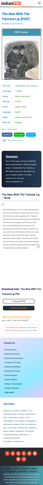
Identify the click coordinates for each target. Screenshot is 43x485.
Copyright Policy (11, 471)
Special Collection (16, 24)
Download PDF (20, 301)
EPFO (5, 417)
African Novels (11, 350)
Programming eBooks (10, 434)
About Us (16, 468)
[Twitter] (29, 453)
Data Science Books (10, 414)
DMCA (35, 330)
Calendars (23, 411)
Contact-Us (28, 330)
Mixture (5, 431)
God (16, 421)
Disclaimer (34, 468)
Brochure (16, 411)
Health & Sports (11, 380)
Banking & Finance (12, 354)
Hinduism (16, 424)
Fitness (21, 417)
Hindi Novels (7, 424)
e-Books (21, 414)
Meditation (32, 428)
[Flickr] (35, 453)
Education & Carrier (13, 371)
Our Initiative (33, 471)
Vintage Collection (12, 388)
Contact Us (8, 468)
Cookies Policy (23, 471)
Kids (4, 428)
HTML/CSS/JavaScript (28, 424)
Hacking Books (31, 421)
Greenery (22, 421)
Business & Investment (14, 358)
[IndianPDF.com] (11, 3)
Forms (27, 417)
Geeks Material (8, 421)
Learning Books (22, 428)
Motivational (19, 431)
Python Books (23, 434)
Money (12, 431)
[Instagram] (13, 453)
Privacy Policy (25, 468)
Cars (29, 411)
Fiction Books (12, 417)
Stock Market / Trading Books (13, 441)
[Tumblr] (24, 453)
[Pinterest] (18, 459)
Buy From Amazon (19, 308)
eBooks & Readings (12, 367)
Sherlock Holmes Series (15, 140)
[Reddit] (24, 459)
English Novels (30, 414)
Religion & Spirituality (13, 384)
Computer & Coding (12, 362)
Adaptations (7, 411)
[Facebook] (7, 453)
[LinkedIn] (18, 453)
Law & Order (12, 428)
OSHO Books (29, 431)
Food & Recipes (11, 375)
